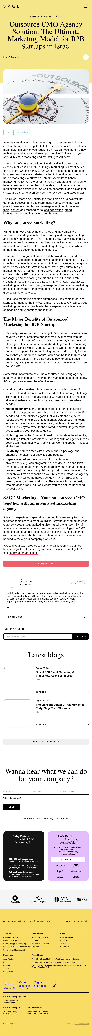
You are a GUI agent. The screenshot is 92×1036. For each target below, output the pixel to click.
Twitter (77, 57)
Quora (82, 985)
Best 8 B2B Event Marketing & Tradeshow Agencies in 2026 (55, 959)
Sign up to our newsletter (77, 921)
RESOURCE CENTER (41, 17)
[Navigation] (86, 6)
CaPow (35, 941)
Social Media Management (14, 950)
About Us (64, 941)
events (18, 213)
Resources (8, 955)
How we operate (66, 937)
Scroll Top (87, 1031)
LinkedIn (62, 985)
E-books (6, 965)
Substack (87, 985)
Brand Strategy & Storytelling (14, 944)
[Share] (86, 57)
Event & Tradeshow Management (16, 947)
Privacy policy (8, 1023)
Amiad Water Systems (40, 944)
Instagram (77, 985)
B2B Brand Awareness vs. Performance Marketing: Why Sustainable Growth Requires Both (59, 966)
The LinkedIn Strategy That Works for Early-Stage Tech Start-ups (57, 962)
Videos (6, 969)
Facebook (80, 57)
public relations (33, 213)
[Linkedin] (8, 608)
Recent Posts (37, 955)
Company (64, 933)
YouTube (67, 984)
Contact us (68, 859)
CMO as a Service (10, 937)
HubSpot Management (12, 941)
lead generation (53, 209)
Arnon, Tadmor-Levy (40, 937)
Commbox (36, 947)
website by (77, 1023)
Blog (59, 17)
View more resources (46, 742)
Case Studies (37, 933)
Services (7, 933)
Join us (63, 944)
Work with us (46, 564)
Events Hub (8, 972)
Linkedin (73, 57)
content (15, 209)
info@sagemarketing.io (23, 552)
